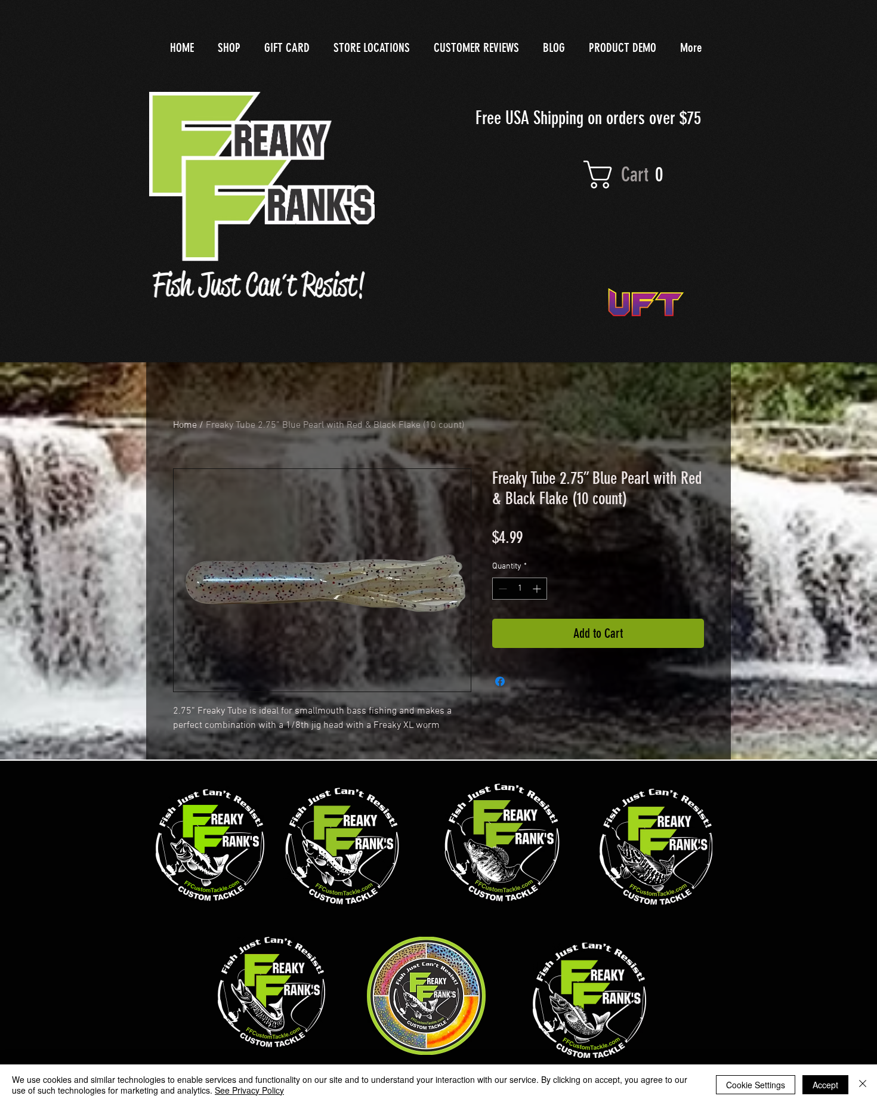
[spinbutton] (519, 588)
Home (185, 425)
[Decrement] (501, 588)
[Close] (863, 1084)
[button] (636, 174)
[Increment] (537, 588)
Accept (825, 1085)
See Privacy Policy (249, 1090)
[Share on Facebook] (500, 681)
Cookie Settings (755, 1085)
